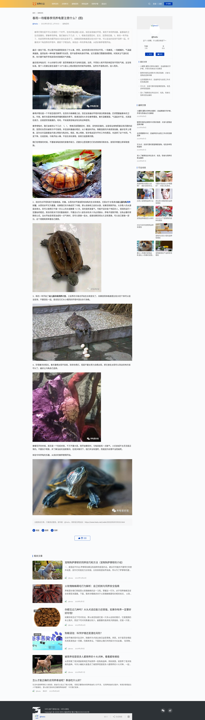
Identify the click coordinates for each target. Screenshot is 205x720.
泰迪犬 (104, 4)
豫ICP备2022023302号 (80, 712)
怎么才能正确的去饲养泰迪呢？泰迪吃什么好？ (57, 680)
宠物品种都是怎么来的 (145, 218)
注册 (160, 4)
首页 (34, 13)
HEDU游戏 (65, 709)
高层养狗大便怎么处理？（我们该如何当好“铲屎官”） (145, 185)
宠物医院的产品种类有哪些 (164, 254)
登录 (154, 4)
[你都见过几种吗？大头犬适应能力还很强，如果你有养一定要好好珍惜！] (47, 617)
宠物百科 (75, 4)
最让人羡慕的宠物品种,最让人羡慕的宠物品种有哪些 (144, 254)
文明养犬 (65, 4)
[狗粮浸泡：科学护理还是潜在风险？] (47, 640)
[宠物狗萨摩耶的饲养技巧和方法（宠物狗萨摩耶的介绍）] (47, 570)
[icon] (163, 710)
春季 (46, 530)
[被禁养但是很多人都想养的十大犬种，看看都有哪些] (47, 664)
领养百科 (55, 4)
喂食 (37, 530)
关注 (150, 54)
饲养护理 (95, 4)
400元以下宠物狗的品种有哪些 (164, 219)
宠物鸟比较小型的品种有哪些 (164, 237)
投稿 (169, 4)
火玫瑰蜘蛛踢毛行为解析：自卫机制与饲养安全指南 (92, 586)
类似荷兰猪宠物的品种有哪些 (164, 202)
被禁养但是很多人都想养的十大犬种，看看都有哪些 (92, 656)
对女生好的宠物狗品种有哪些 (145, 226)
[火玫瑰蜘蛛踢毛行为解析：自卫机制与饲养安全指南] (47, 593)
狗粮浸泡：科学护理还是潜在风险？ (84, 633)
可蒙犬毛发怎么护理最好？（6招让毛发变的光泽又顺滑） (164, 185)
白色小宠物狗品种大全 (145, 201)
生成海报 (118, 717)
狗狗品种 (85, 4)
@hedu (35, 24)
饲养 (128, 202)
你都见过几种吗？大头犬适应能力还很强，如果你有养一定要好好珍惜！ (98, 611)
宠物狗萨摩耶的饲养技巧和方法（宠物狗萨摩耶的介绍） (94, 562)
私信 (161, 54)
